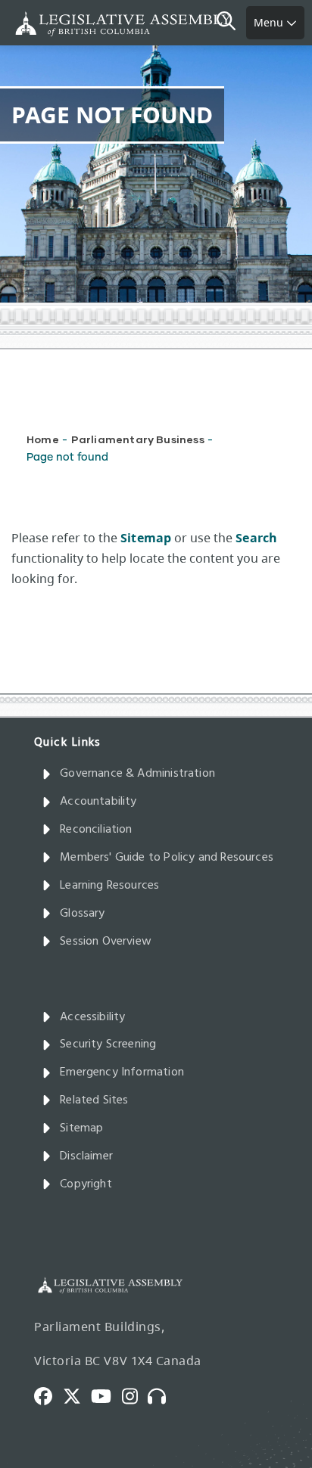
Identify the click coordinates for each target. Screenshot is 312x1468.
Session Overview (105, 941)
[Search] (231, 22)
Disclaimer (86, 1156)
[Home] (60, 24)
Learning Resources (109, 885)
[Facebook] (48, 1394)
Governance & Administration (137, 774)
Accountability (98, 802)
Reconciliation (96, 830)
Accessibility (92, 1017)
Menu (270, 22)
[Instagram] (135, 1394)
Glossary (82, 913)
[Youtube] (106, 1394)
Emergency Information (122, 1072)
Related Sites (94, 1100)
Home (43, 439)
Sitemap (81, 1128)
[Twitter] (77, 1394)
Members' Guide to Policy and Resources (166, 857)
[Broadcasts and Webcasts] (162, 1394)
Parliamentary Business (137, 439)
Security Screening (108, 1044)
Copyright (86, 1184)
